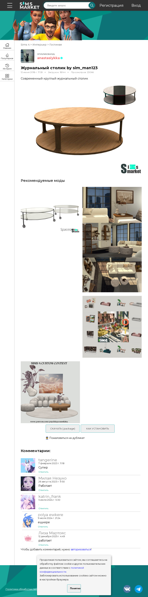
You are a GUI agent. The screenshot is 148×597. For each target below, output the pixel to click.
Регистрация (111, 5)
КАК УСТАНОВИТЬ (97, 428)
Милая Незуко (52, 478)
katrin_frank (49, 496)
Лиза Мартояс (52, 533)
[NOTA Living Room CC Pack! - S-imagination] (113, 327)
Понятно (75, 588)
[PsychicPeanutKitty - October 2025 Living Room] (49, 392)
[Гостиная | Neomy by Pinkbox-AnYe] (113, 239)
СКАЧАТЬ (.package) (62, 428)
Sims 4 (25, 44)
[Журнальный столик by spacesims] (49, 239)
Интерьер (39, 44)
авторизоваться (81, 549)
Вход (136, 5)
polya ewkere (50, 515)
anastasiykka (48, 58)
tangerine (47, 460)
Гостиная (55, 44)
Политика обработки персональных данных (32, 589)
